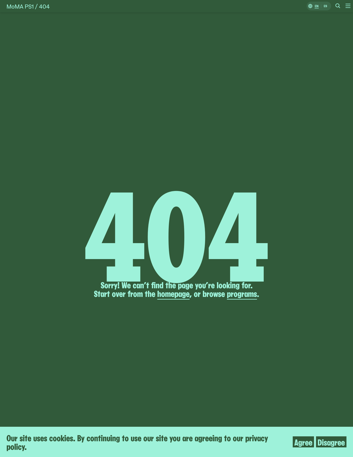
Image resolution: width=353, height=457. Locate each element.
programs (242, 293)
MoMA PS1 (20, 6)
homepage (173, 293)
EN (316, 6)
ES (325, 6)
